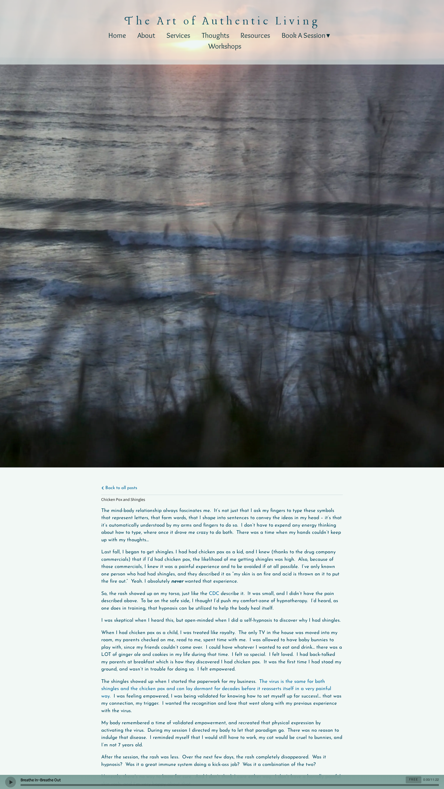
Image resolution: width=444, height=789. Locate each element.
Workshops (224, 46)
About (146, 35)
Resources (255, 35)
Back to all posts (120, 488)
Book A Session (304, 35)
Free (413, 779)
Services (178, 35)
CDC (214, 593)
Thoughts (215, 35)
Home (117, 35)
